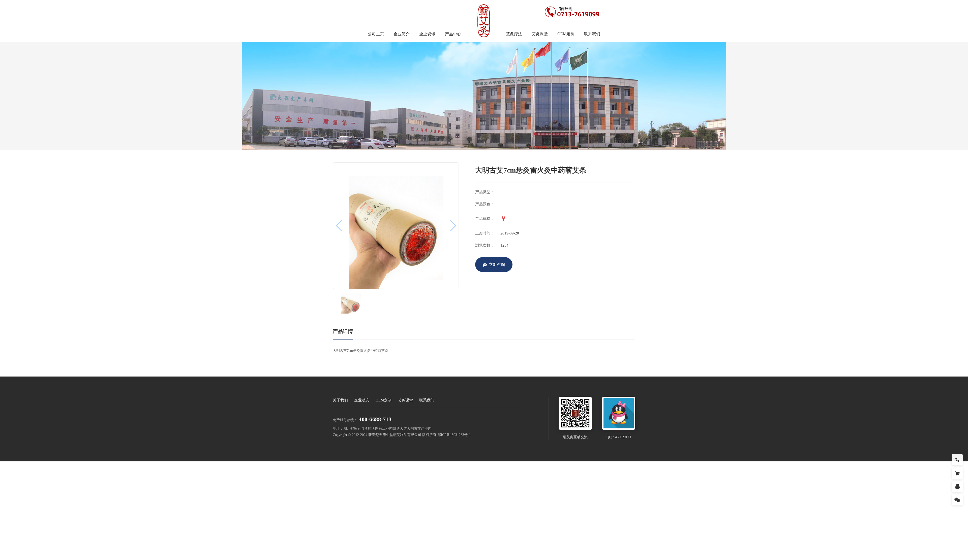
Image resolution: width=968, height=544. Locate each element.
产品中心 (453, 34)
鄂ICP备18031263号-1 (454, 435)
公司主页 (376, 34)
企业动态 (361, 400)
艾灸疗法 (514, 34)
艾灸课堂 (540, 34)
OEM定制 (565, 34)
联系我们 (592, 34)
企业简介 (402, 34)
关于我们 (340, 400)
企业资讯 (427, 34)
